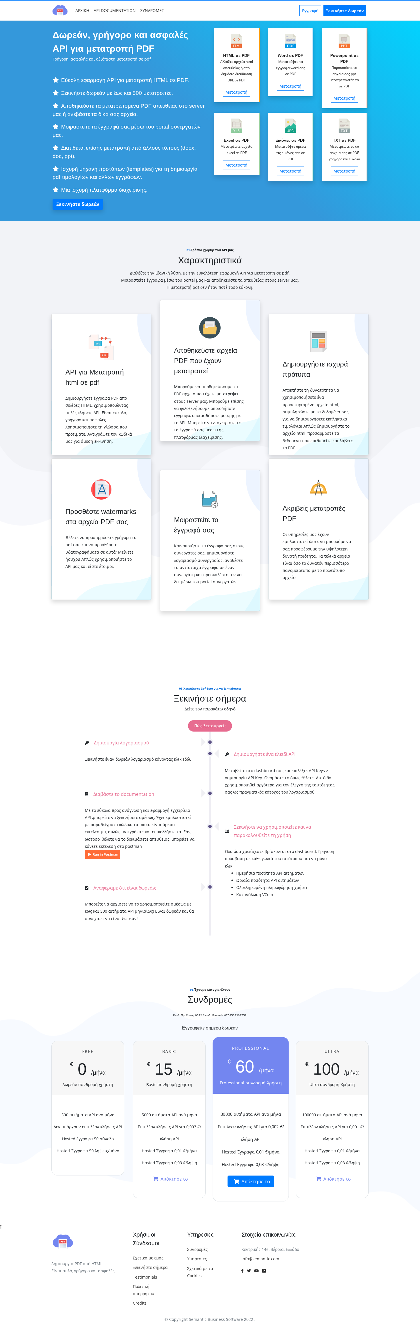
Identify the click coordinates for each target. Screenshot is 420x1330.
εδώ (186, 759)
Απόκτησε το (174, 1179)
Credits (140, 1303)
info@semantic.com (260, 1258)
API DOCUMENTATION (115, 10)
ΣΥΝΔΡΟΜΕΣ (152, 10)
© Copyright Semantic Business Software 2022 (209, 1319)
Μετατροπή (236, 92)
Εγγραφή (310, 10)
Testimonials (145, 1277)
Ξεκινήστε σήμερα (150, 1267)
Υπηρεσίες (197, 1258)
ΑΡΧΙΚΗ (83, 10)
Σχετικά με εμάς (148, 1258)
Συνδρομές (197, 1249)
